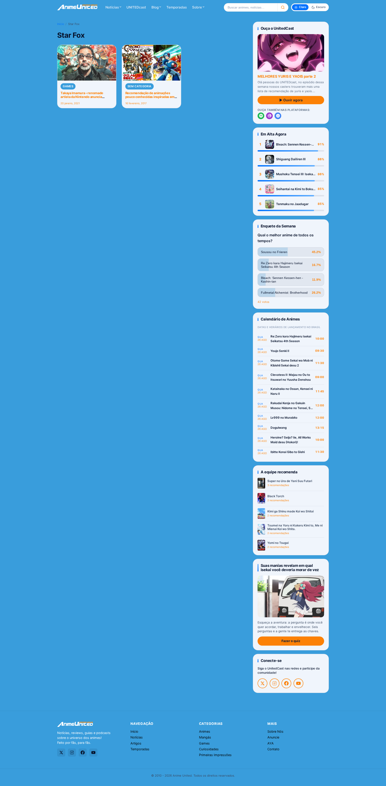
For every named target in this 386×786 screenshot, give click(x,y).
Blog (155, 7)
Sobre (197, 7)
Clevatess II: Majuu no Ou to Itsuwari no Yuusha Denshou (291, 377)
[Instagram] (274, 683)
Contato (273, 749)
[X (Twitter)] (262, 683)
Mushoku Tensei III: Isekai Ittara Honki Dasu (295, 174)
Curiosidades (209, 749)
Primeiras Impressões (215, 755)
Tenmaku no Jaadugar (292, 204)
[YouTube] (298, 683)
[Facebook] (286, 683)
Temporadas (176, 7)
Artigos (135, 743)
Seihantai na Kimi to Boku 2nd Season (294, 189)
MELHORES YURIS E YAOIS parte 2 (287, 76)
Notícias (112, 7)
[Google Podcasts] (278, 115)
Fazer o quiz (290, 641)
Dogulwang (279, 427)
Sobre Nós (275, 731)
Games (68, 86)
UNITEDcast (136, 7)
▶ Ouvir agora (291, 100)
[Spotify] (261, 115)
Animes (204, 731)
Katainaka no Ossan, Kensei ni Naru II (292, 391)
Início (60, 24)
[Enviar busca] (282, 7)
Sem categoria (139, 86)
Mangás (205, 737)
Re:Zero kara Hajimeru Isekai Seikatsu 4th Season (291, 339)
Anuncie (273, 737)
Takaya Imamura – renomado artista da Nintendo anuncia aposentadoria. (82, 97)
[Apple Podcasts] (269, 115)
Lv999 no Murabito (284, 417)
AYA (270, 743)
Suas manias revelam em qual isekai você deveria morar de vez (290, 567)
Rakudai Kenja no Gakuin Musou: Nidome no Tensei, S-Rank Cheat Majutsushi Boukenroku (291, 405)
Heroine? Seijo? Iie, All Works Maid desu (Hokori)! (291, 440)
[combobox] (250, 7)
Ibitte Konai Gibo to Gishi (288, 452)
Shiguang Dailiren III (291, 159)
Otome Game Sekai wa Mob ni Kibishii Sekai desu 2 (292, 363)
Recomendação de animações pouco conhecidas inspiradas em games (149, 97)
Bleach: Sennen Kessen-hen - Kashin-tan (293, 144)
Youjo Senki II (280, 351)
